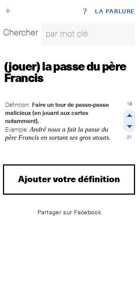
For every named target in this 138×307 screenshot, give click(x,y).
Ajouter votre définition (69, 178)
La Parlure (115, 11)
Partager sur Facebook (70, 212)
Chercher (20, 32)
